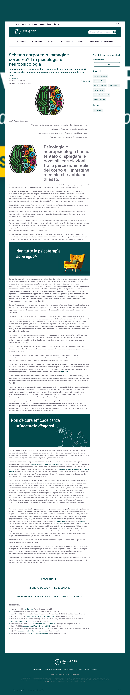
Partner (56, 24)
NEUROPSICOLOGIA (39, 587)
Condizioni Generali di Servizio (61, 681)
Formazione (108, 41)
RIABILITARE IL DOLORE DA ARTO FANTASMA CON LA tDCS (49, 596)
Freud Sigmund (98, 90)
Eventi (49, 24)
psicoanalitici (60, 521)
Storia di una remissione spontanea (42, 624)
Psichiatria (79, 41)
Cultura (87, 669)
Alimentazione (37, 41)
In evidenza (33, 24)
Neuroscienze (94, 41)
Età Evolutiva (21, 41)
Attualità (94, 669)
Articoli (42, 24)
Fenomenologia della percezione (22, 621)
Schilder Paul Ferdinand (101, 95)
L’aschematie (28, 609)
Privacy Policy (32, 690)
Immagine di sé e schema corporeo (30, 631)
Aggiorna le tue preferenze (20, 690)
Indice (24, 24)
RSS (84, 681)
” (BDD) (45, 464)
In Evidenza (97, 110)
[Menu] (10, 24)
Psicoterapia (65, 41)
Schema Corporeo (100, 85)
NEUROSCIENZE (61, 587)
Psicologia (51, 41)
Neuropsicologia (99, 81)
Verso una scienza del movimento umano (40, 616)
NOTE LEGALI (48, 681)
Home (17, 24)
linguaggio (64, 372)
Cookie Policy (40, 690)
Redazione (14, 78)
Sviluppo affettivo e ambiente (37, 633)
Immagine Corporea (100, 76)
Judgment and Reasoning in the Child (36, 626)
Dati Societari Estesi (76, 681)
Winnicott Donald (99, 99)
